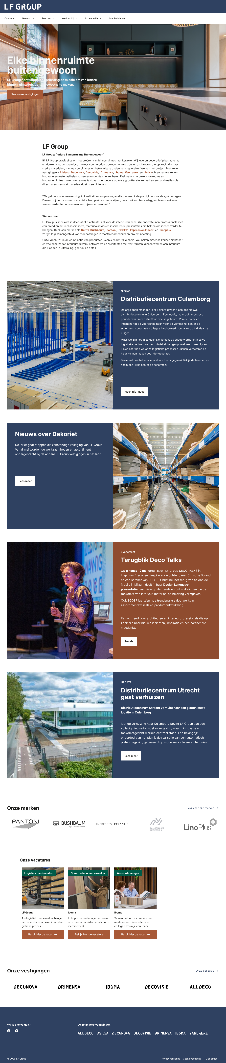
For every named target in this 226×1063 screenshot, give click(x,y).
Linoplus (165, 230)
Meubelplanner (117, 18)
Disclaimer (211, 1058)
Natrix (85, 230)
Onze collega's (205, 970)
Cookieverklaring (192, 1058)
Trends (129, 641)
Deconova (77, 172)
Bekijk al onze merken (201, 808)
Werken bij (67, 18)
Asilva (148, 172)
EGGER (123, 230)
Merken (46, 18)
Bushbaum (97, 230)
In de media (91, 18)
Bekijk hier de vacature (89, 934)
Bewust (26, 18)
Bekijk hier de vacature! (43, 934)
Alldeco (64, 172)
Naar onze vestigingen (25, 94)
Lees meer (25, 481)
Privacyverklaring (170, 1058)
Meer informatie (134, 391)
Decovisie (92, 172)
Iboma (119, 172)
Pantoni (111, 230)
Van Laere (131, 172)
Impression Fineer (142, 230)
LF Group (27, 912)
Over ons (9, 18)
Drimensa (107, 172)
